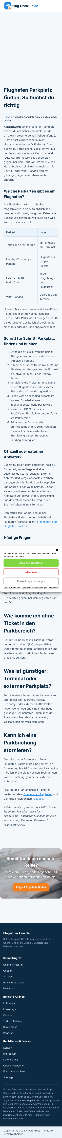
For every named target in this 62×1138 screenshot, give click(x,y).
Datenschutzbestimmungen (34, 587)
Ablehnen (31, 572)
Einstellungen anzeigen (31, 581)
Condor (7, 1015)
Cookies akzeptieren (31, 562)
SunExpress (10, 1027)
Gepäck (38, 798)
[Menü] (56, 5)
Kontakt (7, 1047)
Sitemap (8, 1077)
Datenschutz (10, 1059)
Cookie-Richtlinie (12, 587)
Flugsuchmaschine (14, 1071)
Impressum (54, 587)
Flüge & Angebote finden (31, 887)
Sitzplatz (8, 976)
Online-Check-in (13, 964)
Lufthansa (9, 1003)
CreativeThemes (13, 1133)
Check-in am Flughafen (37, 794)
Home (7, 117)
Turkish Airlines (12, 1021)
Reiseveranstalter (13, 982)
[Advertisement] (31, 45)
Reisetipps (9, 988)
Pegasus (8, 1033)
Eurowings (9, 1009)
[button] (57, 550)
